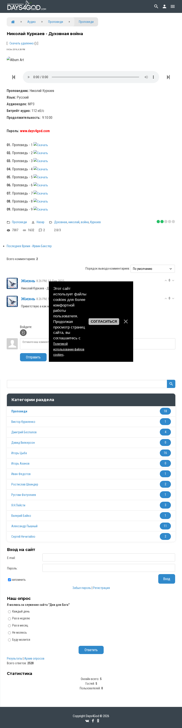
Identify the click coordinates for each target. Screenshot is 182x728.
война (85, 222)
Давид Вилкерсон (23, 442)
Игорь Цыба (19, 453)
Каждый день (21, 611)
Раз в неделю (21, 618)
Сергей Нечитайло (23, 536)
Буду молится (21, 639)
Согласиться (104, 321)
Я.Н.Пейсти (18, 505)
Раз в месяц (20, 625)
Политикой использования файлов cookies (68, 349)
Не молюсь (19, 632)
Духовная (60, 222)
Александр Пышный (24, 526)
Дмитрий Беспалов (24, 432)
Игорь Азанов (20, 463)
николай (73, 222)
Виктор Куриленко (23, 422)
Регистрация (101, 588)
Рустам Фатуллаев (23, 495)
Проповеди (55, 22)
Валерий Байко (21, 515)
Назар (40, 222)
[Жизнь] (12, 283)
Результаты (14, 658)
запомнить (19, 579)
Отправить (33, 357)
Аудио (31, 22)
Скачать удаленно (22, 43)
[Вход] (23, 332)
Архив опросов (34, 658)
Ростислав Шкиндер (24, 484)
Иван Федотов (21, 474)
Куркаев (95, 222)
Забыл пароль (82, 588)
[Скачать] (43, 145)
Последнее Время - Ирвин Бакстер (29, 246)
